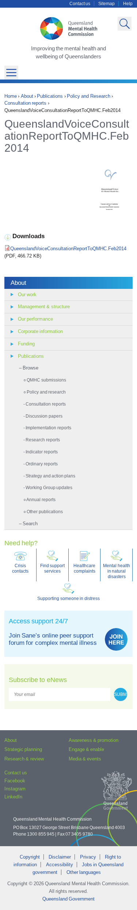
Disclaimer (60, 857)
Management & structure (44, 306)
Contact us (79, 3)
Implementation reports (48, 427)
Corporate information (40, 331)
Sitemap (106, 3)
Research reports (43, 439)
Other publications (44, 511)
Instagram (15, 788)
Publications (50, 96)
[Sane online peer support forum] (116, 639)
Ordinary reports (41, 463)
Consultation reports (25, 103)
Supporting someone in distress (68, 598)
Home (10, 96)
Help (128, 3)
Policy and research (46, 392)
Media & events (85, 759)
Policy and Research (88, 96)
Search (30, 523)
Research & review (24, 759)
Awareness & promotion (94, 740)
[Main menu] (11, 73)
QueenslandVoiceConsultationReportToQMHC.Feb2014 (68, 248)
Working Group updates (49, 487)
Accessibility (59, 864)
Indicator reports (41, 451)
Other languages (83, 872)
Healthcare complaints (84, 568)
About (27, 96)
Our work (27, 294)
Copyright (30, 857)
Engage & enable (86, 749)
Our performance (35, 319)
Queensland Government (68, 899)
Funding (26, 343)
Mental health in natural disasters (116, 570)
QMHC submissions (46, 379)
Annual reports (40, 499)
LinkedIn (13, 796)
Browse (30, 368)
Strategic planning (23, 749)
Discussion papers (44, 416)
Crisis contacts (20, 568)
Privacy (88, 857)
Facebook (14, 780)
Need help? (21, 543)
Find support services (52, 568)
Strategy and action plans (50, 475)
